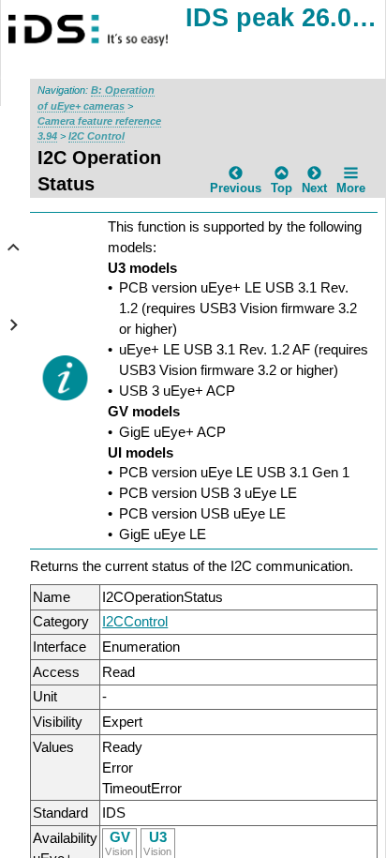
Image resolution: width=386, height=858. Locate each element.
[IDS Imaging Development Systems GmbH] (108, 30)
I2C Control (96, 136)
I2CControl (135, 621)
